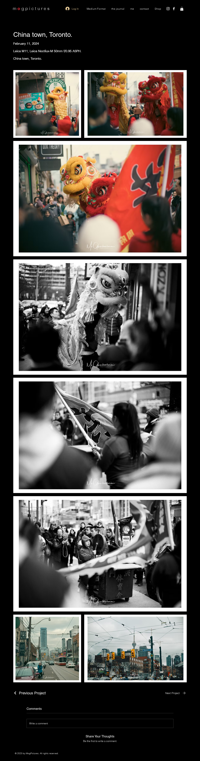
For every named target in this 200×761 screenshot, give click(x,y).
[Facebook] (174, 9)
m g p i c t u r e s (31, 8)
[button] (181, 9)
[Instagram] (168, 9)
